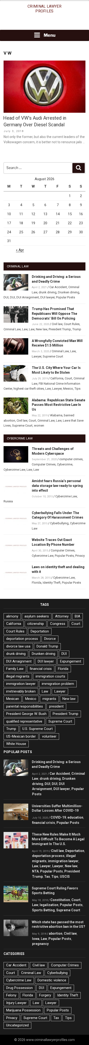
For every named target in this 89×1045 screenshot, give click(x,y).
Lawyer (36, 356)
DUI (6, 297)
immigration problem (58, 684)
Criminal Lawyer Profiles (44, 8)
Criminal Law (12, 329)
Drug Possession (19, 988)
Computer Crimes (44, 464)
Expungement (70, 661)
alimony (12, 616)
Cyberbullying (59, 523)
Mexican (12, 699)
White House (16, 744)
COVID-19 (58, 817)
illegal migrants (17, 676)
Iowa (35, 939)
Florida (36, 582)
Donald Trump (47, 646)
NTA (35, 871)
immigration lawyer (21, 684)
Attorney (62, 616)
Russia (8, 501)
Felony (11, 995)
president (56, 706)
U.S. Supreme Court (37, 729)
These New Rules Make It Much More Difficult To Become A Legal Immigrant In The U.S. (58, 839)
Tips (77, 388)
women (39, 425)
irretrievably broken (21, 691)
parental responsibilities (24, 706)
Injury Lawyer (16, 1003)
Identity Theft (52, 582)
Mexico (68, 388)
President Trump (60, 329)
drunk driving (47, 292)
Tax (47, 876)
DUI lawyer (47, 297)
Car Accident (58, 287)
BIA (77, 616)
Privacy (80, 555)
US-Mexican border (21, 736)
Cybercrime (64, 464)
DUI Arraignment (27, 297)
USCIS (65, 876)
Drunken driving (68, 292)
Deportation (40, 631)
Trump (76, 329)
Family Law (14, 669)
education (75, 817)
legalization (49, 905)
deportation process (22, 639)
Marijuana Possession (23, 1010)
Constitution (60, 900)
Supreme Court (53, 356)
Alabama (56, 415)
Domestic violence (51, 980)
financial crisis (41, 669)
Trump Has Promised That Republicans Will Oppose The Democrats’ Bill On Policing (54, 313)
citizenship (35, 624)
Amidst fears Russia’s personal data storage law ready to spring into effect (57, 485)
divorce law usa (18, 646)
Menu (50, 35)
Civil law (57, 324)
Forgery (45, 995)
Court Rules (72, 324)
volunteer (49, 736)
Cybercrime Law (14, 469)
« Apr (20, 250)
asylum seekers (36, 616)
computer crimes (71, 459)
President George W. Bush (26, 714)
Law (25, 329)
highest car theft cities (29, 388)
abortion (55, 933)
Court (68, 378)
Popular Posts (65, 297)
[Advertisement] (45, 23)
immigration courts (50, 676)
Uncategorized (17, 1025)
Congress (57, 624)
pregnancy (40, 944)
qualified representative (24, 721)
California (56, 378)
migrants (49, 699)
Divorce (50, 639)
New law (41, 329)
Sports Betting (43, 910)
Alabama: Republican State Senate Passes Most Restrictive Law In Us (58, 405)
